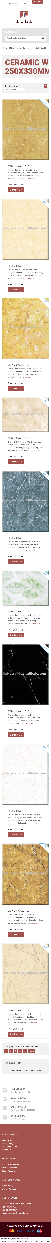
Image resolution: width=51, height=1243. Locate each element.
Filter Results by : (11, 86)
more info (31, 178)
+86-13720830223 (9, 1207)
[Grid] (40, 86)
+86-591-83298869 (9, 1210)
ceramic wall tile (18, 166)
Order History (7, 1186)
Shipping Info (7, 1140)
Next (31, 1051)
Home (4, 48)
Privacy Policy (7, 1144)
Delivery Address (9, 1189)
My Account (14, 3)
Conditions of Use (9, 1147)
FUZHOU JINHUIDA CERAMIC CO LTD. (17, 1204)
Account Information (10, 1165)
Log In (25, 3)
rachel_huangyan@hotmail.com (15, 1213)
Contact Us (16, 189)
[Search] (43, 38)
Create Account (8, 1171)
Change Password (9, 1168)
